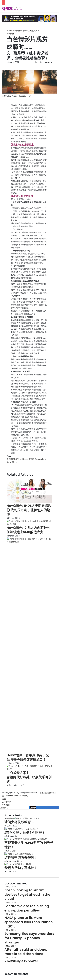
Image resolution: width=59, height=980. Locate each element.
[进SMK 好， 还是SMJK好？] (21, 829)
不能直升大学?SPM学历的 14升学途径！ (29, 844)
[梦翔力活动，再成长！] (19, 864)
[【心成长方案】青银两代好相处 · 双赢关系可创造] (29, 769)
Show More (12, 462)
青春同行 (16, 30)
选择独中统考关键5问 (20, 857)
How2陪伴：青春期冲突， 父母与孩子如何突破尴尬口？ (28, 757)
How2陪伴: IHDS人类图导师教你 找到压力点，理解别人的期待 (29, 510)
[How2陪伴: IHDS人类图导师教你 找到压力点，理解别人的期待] (29, 502)
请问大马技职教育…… (19, 822)
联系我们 (6, 805)
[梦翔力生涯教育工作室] (12, 9)
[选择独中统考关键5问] (18, 854)
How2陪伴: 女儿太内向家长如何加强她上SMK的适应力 (28, 529)
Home (9, 30)
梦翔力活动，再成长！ (20, 867)
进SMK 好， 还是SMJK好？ (24, 832)
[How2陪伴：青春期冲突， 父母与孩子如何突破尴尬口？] (29, 542)
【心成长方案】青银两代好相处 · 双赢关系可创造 (29, 777)
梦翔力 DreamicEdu (37, 459)
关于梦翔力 (6, 802)
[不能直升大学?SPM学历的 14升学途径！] (26, 839)
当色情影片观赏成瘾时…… (17, 459)
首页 (4, 799)
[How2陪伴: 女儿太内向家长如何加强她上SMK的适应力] (29, 524)
